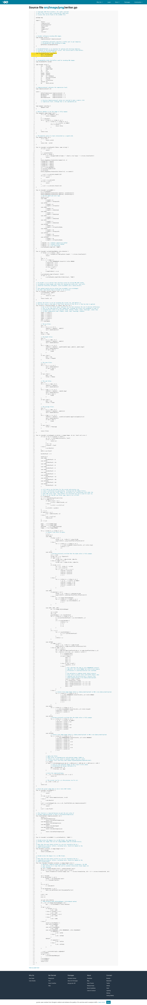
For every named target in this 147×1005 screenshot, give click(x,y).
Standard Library (72, 978)
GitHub (108, 985)
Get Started (52, 975)
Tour (49, 980)
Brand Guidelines (91, 988)
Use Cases (31, 978)
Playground (51, 978)
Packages (127, 2)
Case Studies (32, 980)
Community (138, 2)
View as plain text (34, 968)
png (61, 7)
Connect (109, 975)
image (53, 7)
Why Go (100, 2)
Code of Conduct (91, 990)
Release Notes (90, 985)
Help (49, 985)
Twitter (108, 983)
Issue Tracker (90, 983)
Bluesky (108, 978)
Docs (117, 2)
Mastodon (108, 980)
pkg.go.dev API (71, 983)
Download (89, 978)
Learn (109, 2)
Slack (107, 988)
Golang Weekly (110, 995)
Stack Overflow (52, 983)
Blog (88, 980)
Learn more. (101, 1002)
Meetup (108, 993)
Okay (108, 1002)
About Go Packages (73, 980)
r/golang (108, 990)
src (46, 7)
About (89, 975)
